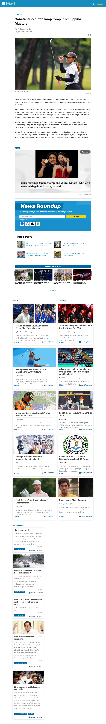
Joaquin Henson (65, 504)
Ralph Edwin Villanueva (67, 378)
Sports (19, 14)
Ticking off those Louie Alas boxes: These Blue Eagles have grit (32, 327)
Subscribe (100, 4)
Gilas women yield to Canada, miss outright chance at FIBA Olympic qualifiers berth (75, 372)
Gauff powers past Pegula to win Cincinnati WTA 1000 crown (31, 370)
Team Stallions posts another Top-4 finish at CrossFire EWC (75, 326)
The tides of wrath (21, 530)
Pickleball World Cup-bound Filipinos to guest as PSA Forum (74, 457)
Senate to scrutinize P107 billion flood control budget (27, 572)
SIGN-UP (76, 217)
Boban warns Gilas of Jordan (72, 500)
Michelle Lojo (64, 332)
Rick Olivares (20, 332)
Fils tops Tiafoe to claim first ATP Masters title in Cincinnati (31, 457)
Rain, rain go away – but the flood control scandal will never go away (28, 602)
